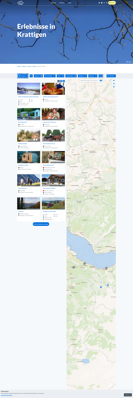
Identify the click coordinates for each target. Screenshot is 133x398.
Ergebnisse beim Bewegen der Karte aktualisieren (89, 80)
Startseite (19, 66)
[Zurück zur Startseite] (20, 3)
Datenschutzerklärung (6, 395)
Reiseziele (53, 2)
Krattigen (129, 61)
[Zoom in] (68, 80)
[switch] (101, 80)
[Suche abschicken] (31, 75)
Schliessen (128, 395)
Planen (69, 2)
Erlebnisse (61, 2)
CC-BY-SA (38, 119)
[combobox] (31, 75)
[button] (111, 75)
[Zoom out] (68, 82)
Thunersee (29, 66)
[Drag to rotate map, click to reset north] (68, 84)
